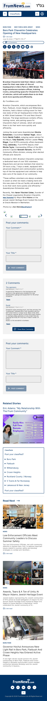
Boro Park (7, 27)
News (38, 27)
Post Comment (16, 267)
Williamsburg (12, 468)
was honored (8, 197)
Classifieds (15, 14)
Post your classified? (14, 454)
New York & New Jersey (23, 27)
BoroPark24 (26, 207)
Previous (6, 212)
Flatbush (10, 463)
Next (41, 212)
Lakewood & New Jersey (18, 485)
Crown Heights (13, 472)
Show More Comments (23, 329)
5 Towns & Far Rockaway (18, 481)
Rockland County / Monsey (19, 476)
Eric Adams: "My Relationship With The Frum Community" (21, 410)
